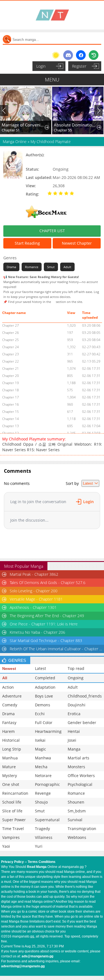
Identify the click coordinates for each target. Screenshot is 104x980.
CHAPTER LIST (52, 230)
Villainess (43, 837)
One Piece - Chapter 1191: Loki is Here (44, 624)
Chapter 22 (10, 361)
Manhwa (43, 757)
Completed (45, 677)
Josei (72, 740)
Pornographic (47, 784)
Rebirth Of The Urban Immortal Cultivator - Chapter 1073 (56, 648)
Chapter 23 (10, 354)
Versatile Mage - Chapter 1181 (36, 599)
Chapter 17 (10, 397)
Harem (8, 731)
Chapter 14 (10, 418)
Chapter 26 (10, 332)
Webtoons (77, 837)
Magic (40, 749)
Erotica (74, 713)
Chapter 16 (10, 404)
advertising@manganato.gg (23, 966)
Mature (9, 766)
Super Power (14, 819)
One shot (10, 784)
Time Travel (13, 828)
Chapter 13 (10, 426)
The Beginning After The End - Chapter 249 (47, 615)
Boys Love (44, 696)
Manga (74, 749)
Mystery (9, 775)
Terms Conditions (41, 862)
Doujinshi (76, 704)
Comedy (9, 704)
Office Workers (81, 775)
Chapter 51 (11, 130)
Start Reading (27, 243)
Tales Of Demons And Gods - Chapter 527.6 (47, 582)
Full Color (43, 722)
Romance (31, 267)
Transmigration (82, 828)
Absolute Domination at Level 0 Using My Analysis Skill (75, 125)
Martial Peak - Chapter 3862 (34, 574)
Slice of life (12, 810)
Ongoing (75, 677)
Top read (76, 668)
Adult (67, 267)
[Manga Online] (52, 15)
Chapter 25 (10, 339)
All (4, 678)
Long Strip (11, 749)
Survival (75, 819)
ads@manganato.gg (37, 956)
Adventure (12, 696)
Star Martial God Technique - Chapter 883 (46, 640)
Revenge (43, 793)
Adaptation (45, 687)
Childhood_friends (85, 696)
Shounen (76, 802)
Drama (11, 267)
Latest (40, 668)
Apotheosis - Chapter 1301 (33, 607)
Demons (42, 704)
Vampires (11, 837)
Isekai (40, 740)
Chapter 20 (10, 375)
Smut (51, 267)
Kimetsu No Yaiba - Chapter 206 (37, 632)
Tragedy (42, 828)
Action (8, 687)
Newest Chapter (77, 243)
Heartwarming (48, 731)
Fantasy (9, 722)
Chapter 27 (10, 325)
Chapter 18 (10, 390)
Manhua (10, 757)
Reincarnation (15, 793)
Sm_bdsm (77, 810)
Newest (9, 668)
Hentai (74, 731)
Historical (11, 740)
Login (40, 66)
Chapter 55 (63, 130)
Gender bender (82, 722)
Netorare (43, 775)
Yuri (38, 846)
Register (79, 66)
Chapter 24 (10, 347)
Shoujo (41, 802)
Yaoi (6, 846)
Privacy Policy (12, 862)
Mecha (41, 766)
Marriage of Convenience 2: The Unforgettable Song (23, 125)
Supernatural (47, 819)
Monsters (76, 766)
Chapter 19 (10, 383)
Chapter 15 (10, 411)
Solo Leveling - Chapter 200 (33, 590)
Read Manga (37, 867)
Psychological (80, 784)
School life (11, 802)
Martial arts (78, 757)
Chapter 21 (10, 368)
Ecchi (40, 713)
